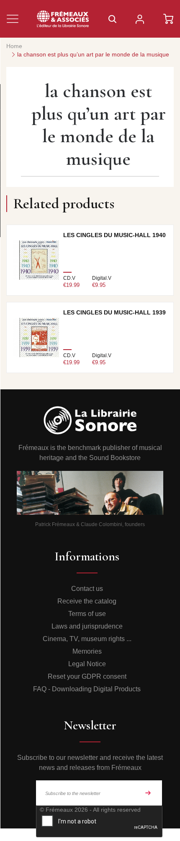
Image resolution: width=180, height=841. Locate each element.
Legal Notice (87, 663)
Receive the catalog (86, 601)
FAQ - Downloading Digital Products (87, 689)
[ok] (148, 792)
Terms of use (87, 613)
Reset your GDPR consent (87, 676)
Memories (87, 651)
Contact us (87, 588)
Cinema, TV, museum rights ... (87, 638)
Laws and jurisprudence (87, 626)
